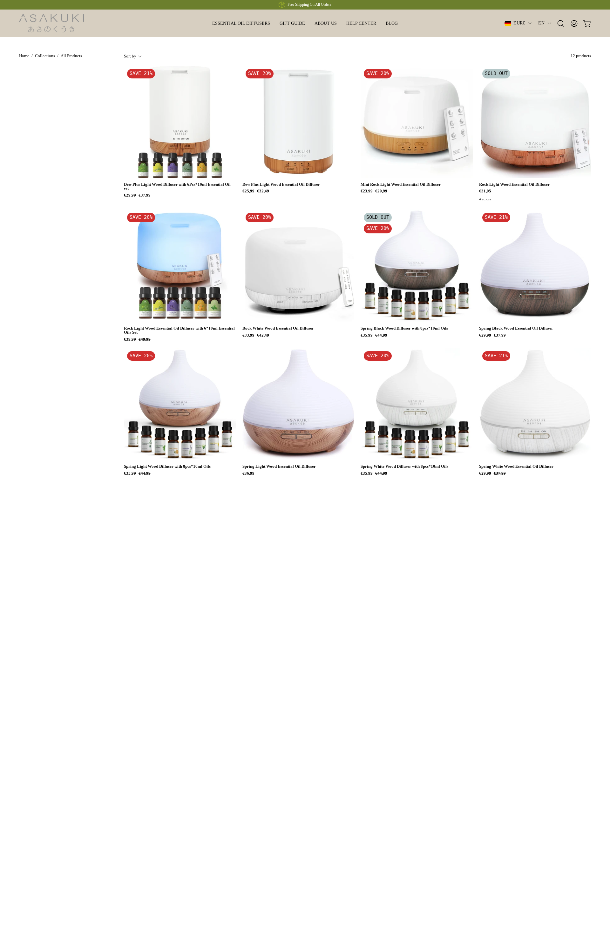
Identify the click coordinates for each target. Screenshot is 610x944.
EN (541, 23)
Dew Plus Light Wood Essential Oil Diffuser (281, 185)
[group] (305, 5)
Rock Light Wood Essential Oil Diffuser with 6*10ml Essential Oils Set (179, 330)
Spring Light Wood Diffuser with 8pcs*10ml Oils (167, 467)
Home (24, 56)
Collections (45, 56)
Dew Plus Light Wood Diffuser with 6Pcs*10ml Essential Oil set (177, 187)
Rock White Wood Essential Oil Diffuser (278, 328)
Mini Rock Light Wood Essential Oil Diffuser (401, 185)
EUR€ (519, 23)
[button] (241, 23)
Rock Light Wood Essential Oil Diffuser (514, 185)
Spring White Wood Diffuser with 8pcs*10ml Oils (404, 467)
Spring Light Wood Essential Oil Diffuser (279, 467)
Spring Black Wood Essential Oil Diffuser (516, 328)
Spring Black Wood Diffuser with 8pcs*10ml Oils (404, 328)
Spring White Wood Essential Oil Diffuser (516, 467)
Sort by (130, 56)
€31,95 (485, 191)
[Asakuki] (58, 23)
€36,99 (248, 474)
